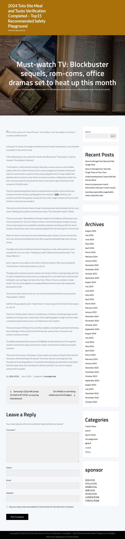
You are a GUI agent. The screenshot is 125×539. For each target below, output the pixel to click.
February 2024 (91, 359)
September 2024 (92, 329)
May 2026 (89, 244)
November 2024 (92, 320)
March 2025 (90, 303)
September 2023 (92, 380)
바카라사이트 (91, 493)
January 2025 (91, 312)
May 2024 (89, 346)
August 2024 (90, 333)
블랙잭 (88, 443)
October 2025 (91, 273)
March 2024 (90, 355)
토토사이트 (14, 376)
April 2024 (89, 350)
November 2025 (92, 269)
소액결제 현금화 (92, 497)
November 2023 (92, 372)
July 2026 (89, 235)
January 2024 (91, 363)
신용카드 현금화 (92, 500)
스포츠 (88, 447)
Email (9, 480)
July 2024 (89, 338)
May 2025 (89, 295)
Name (9, 467)
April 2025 (89, 299)
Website (9, 493)
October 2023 (91, 376)
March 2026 (90, 252)
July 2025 (89, 286)
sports (88, 430)
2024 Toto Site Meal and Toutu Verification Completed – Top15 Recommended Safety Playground (27, 15)
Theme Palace (73, 536)
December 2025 (92, 265)
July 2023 (89, 389)
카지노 (88, 452)
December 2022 (92, 393)
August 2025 (90, 282)
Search (88, 132)
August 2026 (90, 231)
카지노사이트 (91, 483)
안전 (57, 194)
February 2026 (91, 256)
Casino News (90, 426)
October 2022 (91, 402)
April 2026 (89, 248)
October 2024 (91, 325)
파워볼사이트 (91, 487)
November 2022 (92, 397)
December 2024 (92, 316)
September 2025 (92, 278)
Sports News (90, 435)
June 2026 (89, 239)
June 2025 (89, 291)
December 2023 (92, 367)
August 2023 (90, 385)
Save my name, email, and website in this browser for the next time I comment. (41, 507)
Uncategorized (50, 376)
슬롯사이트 (90, 490)
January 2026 (91, 261)
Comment (11, 430)
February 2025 (91, 308)
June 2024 (89, 342)
